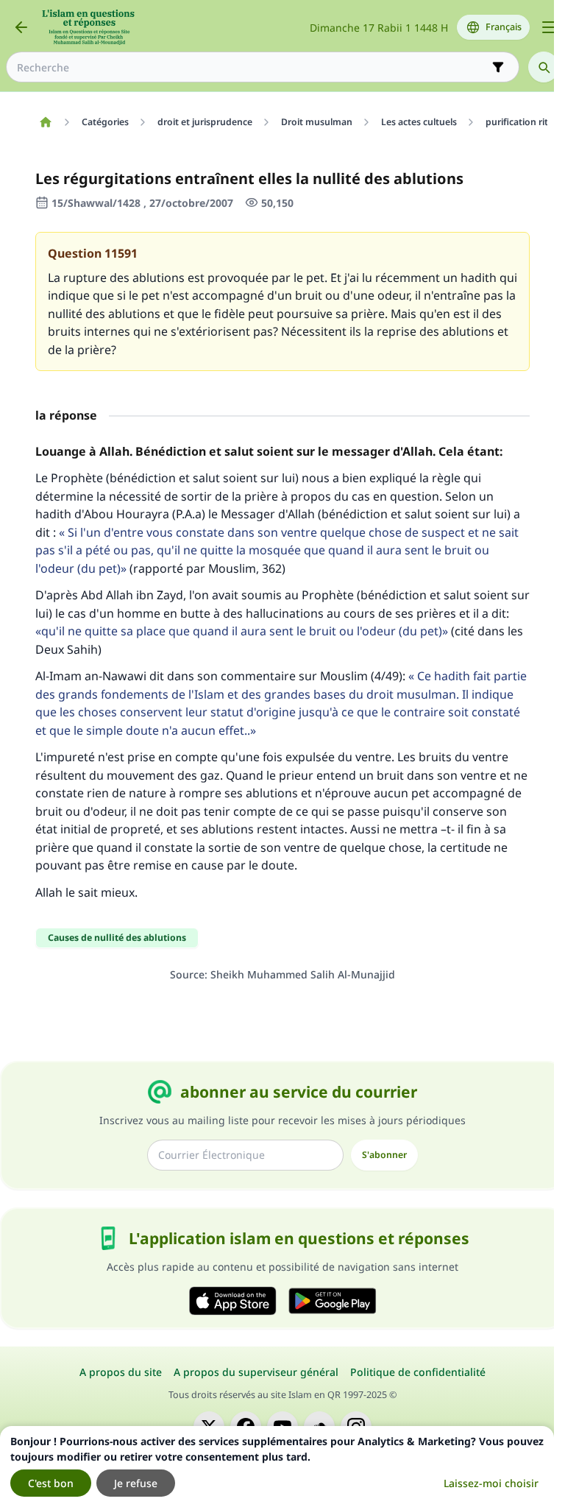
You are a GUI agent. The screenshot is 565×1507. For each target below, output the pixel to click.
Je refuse (135, 1483)
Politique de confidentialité (418, 1372)
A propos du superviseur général (256, 1372)
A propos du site (120, 1372)
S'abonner (384, 1154)
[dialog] (277, 1466)
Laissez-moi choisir (491, 1483)
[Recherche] (543, 67)
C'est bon (51, 1483)
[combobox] (252, 67)
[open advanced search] (498, 67)
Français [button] (504, 27)
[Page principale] (45, 122)
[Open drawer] (549, 27)
